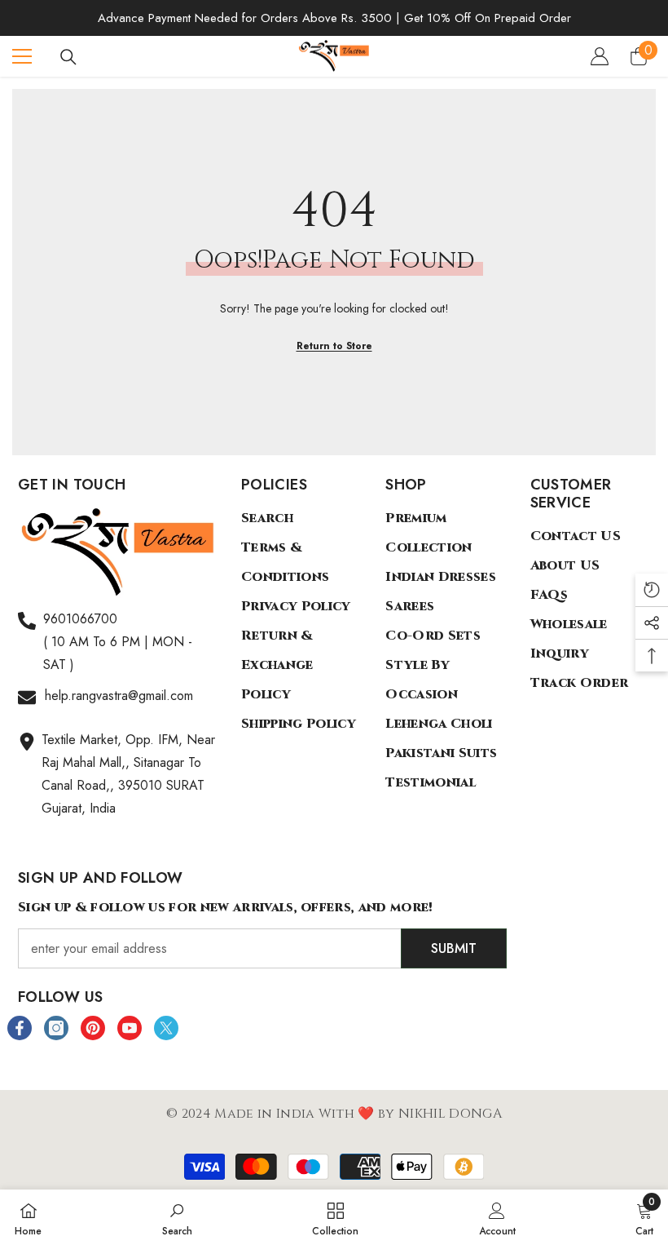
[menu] (22, 56)
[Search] (68, 57)
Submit (454, 948)
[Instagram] (56, 1028)
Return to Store (334, 346)
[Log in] (600, 56)
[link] (177, 1217)
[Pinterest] (93, 1028)
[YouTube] (129, 1028)
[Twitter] (166, 1028)
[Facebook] (19, 1028)
